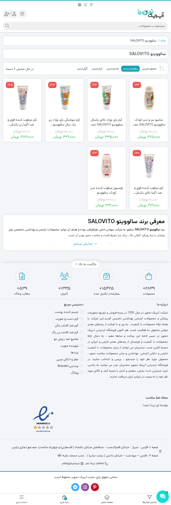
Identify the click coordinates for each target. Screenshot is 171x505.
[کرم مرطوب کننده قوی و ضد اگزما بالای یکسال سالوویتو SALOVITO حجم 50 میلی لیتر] (149, 166)
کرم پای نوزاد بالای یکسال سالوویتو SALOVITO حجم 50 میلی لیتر (106, 122)
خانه (163, 40)
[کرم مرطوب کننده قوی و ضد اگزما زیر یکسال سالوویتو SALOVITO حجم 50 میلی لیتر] (22, 98)
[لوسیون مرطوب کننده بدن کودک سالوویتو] (107, 166)
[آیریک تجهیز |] (151, 14)
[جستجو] (6, 26)
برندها (74, 352)
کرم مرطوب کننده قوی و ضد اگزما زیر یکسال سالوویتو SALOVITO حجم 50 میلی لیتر (22, 122)
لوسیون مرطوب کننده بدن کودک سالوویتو (106, 190)
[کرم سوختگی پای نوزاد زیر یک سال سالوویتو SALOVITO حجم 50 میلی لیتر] (65, 98)
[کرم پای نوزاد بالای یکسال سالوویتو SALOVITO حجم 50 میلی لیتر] (107, 98)
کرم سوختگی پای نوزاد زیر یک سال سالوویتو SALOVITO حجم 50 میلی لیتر (64, 122)
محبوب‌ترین (149, 68)
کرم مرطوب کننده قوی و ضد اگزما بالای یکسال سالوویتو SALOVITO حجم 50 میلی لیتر (148, 190)
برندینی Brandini (68, 366)
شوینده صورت (69, 346)
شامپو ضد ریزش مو (66, 339)
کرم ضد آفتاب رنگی (66, 325)
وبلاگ (74, 373)
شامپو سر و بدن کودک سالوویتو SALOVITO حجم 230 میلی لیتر (148, 122)
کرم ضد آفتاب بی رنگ (65, 332)
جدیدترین (113, 68)
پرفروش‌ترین (130, 68)
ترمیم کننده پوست (66, 312)
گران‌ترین (82, 68)
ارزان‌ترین (97, 68)
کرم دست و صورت (67, 319)
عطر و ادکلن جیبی (67, 359)
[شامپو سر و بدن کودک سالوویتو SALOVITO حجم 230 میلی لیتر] (149, 98)
